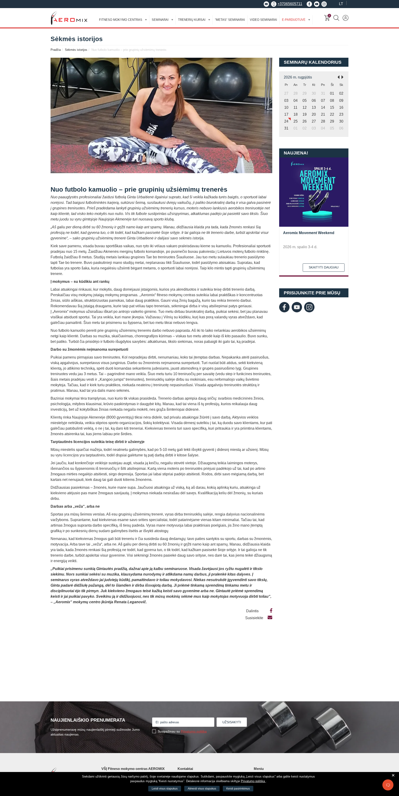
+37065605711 (290, 4)
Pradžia (56, 49)
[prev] (337, 76)
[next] (344, 76)
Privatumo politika (194, 731)
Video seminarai (263, 19)
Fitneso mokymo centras (120, 19)
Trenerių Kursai (192, 19)
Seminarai (160, 19)
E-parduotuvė (293, 19)
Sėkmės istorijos (76, 49)
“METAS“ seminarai (230, 19)
